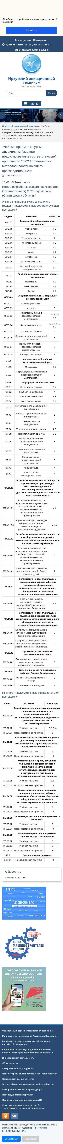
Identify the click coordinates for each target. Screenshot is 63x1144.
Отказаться (30, 1139)
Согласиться (11, 1139)
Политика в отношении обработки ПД (22, 1100)
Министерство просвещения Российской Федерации (29, 1036)
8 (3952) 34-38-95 (15, 1108)
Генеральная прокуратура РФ (18, 1068)
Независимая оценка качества (18, 1079)
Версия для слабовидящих (33, 50)
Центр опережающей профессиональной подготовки (30, 1073)
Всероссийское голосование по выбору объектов (28, 1084)
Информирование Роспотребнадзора (22, 1089)
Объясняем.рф (10, 1063)
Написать (31, 30)
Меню (34, 103)
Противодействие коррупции (17, 1094)
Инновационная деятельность (18, 1057)
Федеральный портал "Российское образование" (27, 1030)
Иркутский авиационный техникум (31, 80)
